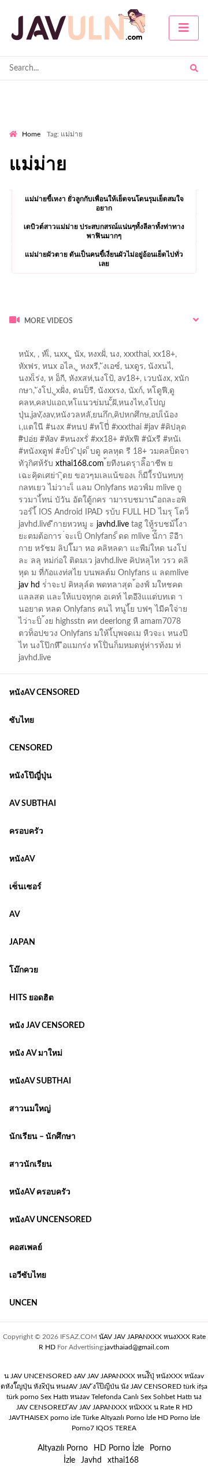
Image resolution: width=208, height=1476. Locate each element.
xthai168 (123, 1460)
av (14, 915)
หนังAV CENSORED (44, 693)
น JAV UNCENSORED (38, 1376)
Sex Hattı (54, 1396)
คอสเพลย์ (25, 1248)
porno (20, 345)
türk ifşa (195, 1386)
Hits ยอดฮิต (31, 998)
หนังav (22, 859)
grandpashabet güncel (55, 369)
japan (22, 942)
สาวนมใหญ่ (30, 1109)
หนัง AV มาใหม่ (35, 1053)
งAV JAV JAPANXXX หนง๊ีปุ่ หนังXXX (128, 1376)
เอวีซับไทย (27, 1275)
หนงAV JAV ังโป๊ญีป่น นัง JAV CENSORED (118, 1386)
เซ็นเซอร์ (25, 887)
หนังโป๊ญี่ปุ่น (30, 776)
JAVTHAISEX (29, 1417)
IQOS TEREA (116, 1428)
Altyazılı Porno (63, 1448)
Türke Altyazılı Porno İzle (119, 1417)
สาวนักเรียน (30, 1164)
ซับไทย (21, 720)
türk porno (22, 1396)
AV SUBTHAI (32, 804)
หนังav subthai (40, 1081)
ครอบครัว (26, 831)
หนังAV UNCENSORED (50, 1220)
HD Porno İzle (119, 1448)
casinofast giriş (177, 357)
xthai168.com (79, 464)
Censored (31, 748)
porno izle (50, 345)
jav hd (29, 585)
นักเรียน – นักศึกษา (42, 1137)
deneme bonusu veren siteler (90, 357)
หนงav (80, 1396)
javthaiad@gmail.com (137, 1347)
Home (31, 134)
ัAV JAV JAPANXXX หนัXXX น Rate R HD (130, 1407)
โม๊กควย (23, 970)
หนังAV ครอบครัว (39, 1192)
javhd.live (112, 524)
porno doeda (93, 345)
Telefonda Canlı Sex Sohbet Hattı (141, 1396)
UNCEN (23, 1303)
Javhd (91, 1460)
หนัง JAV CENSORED (47, 1026)
